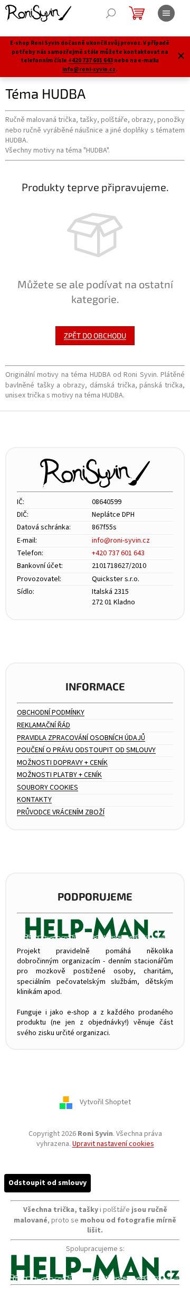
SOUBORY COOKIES (47, 788)
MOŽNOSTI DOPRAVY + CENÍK (62, 763)
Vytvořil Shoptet (105, 1102)
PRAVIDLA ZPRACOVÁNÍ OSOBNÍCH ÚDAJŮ (81, 738)
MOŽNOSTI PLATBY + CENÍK (59, 775)
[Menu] (166, 13)
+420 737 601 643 (90, 60)
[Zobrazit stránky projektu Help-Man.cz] (95, 928)
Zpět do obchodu (95, 335)
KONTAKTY (34, 800)
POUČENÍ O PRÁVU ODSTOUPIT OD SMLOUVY (86, 750)
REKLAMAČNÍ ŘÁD (43, 726)
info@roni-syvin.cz (89, 69)
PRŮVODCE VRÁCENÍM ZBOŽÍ (60, 813)
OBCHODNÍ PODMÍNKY (50, 713)
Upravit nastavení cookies (113, 1144)
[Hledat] (110, 13)
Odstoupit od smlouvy (47, 1183)
